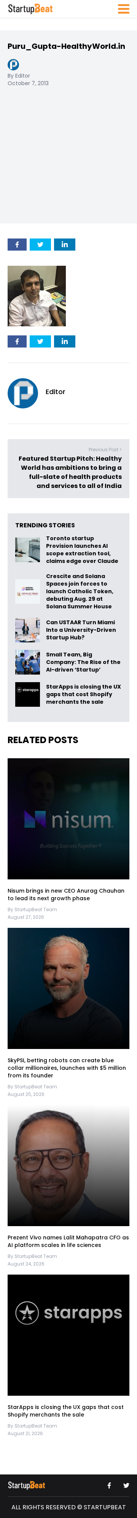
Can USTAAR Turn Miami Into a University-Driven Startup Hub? (81, 630)
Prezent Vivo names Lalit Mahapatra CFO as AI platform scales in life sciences (68, 1241)
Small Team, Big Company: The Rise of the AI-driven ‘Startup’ (83, 662)
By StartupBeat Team (32, 909)
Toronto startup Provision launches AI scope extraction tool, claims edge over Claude (82, 550)
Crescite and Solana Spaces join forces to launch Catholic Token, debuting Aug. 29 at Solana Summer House (79, 591)
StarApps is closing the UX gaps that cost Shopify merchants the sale (83, 694)
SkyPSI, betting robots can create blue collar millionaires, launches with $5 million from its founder (67, 1068)
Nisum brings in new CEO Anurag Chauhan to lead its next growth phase (66, 894)
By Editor (19, 75)
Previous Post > (105, 449)
